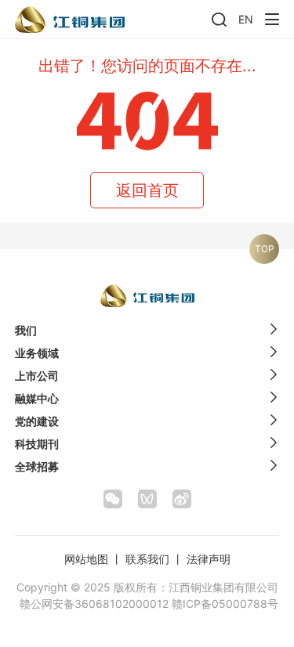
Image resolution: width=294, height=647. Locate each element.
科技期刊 (37, 443)
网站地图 (86, 559)
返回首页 (147, 190)
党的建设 (37, 421)
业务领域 (37, 353)
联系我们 (147, 559)
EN (245, 19)
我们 (26, 330)
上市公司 (37, 375)
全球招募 (37, 466)
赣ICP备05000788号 (225, 603)
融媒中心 (37, 398)
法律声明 (208, 559)
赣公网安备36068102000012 (94, 603)
